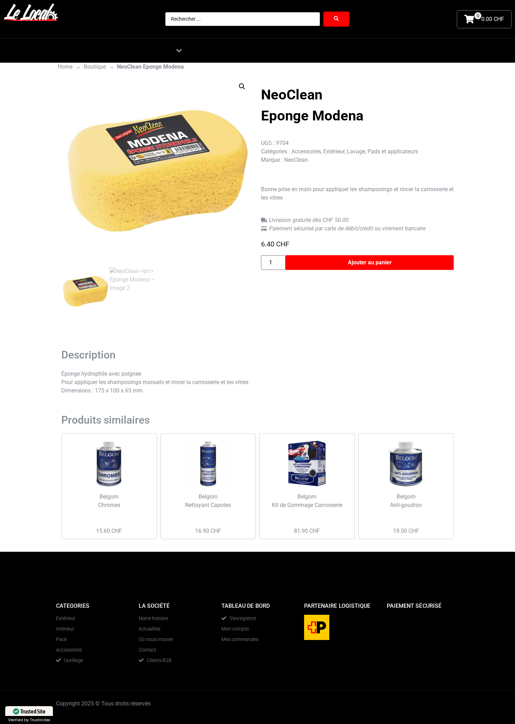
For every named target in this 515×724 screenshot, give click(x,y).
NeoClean (296, 159)
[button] (179, 50)
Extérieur (333, 151)
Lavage (356, 151)
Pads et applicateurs (393, 151)
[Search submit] (336, 19)
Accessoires (306, 151)
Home (65, 66)
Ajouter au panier (370, 262)
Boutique (95, 66)
